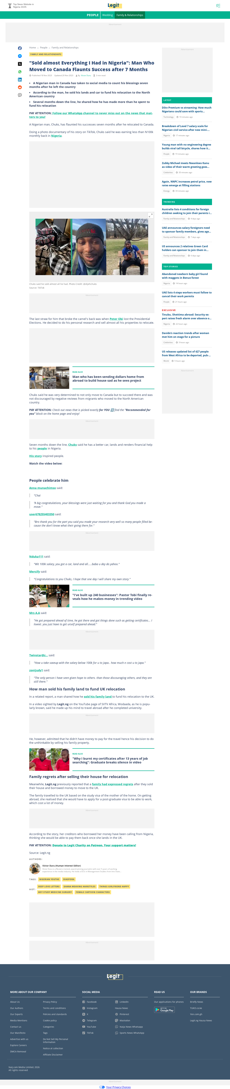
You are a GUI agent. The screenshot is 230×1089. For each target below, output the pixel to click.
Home (32, 47)
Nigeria (56, 136)
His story (35, 456)
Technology (169, 117)
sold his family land (98, 696)
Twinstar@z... (38, 655)
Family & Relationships (130, 15)
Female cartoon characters (93, 892)
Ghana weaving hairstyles (79, 886)
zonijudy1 (36, 670)
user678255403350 (41, 514)
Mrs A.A (34, 613)
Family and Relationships (65, 47)
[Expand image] (151, 215)
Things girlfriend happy (114, 886)
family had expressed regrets (112, 784)
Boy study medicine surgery (55, 892)
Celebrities (168, 172)
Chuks (72, 445)
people (42, 448)
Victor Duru (86, 75)
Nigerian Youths (49, 879)
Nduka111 (36, 556)
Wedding (107, 15)
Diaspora (68, 879)
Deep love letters (49, 886)
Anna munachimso (42, 488)
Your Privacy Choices (118, 1087)
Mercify (34, 571)
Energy (167, 191)
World (166, 361)
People (93, 15)
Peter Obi (116, 319)
